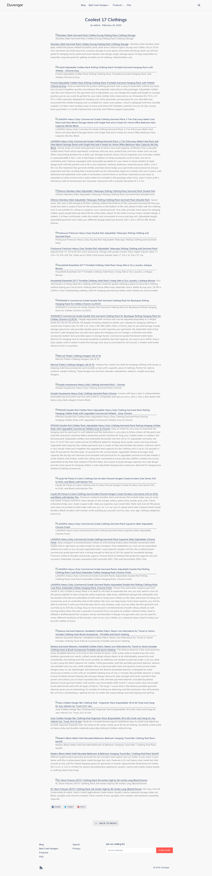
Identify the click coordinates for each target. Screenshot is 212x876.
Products (117, 5)
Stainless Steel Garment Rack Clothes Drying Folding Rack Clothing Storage (90, 44)
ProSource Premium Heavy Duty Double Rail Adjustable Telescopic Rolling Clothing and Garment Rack (104, 248)
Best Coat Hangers (98, 5)
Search (76, 844)
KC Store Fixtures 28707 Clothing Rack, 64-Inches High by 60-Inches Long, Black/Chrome (96, 789)
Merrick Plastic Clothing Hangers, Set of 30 (72, 364)
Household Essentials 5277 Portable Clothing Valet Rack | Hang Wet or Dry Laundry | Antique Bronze (103, 280)
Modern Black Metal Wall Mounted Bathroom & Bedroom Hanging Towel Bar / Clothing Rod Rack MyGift (105, 753)
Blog (83, 5)
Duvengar (165, 867)
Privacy (76, 848)
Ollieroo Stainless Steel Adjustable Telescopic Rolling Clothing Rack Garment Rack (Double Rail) (100, 199)
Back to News (108, 823)
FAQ (129, 5)
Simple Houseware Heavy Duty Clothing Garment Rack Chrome (84, 393)
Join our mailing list (115, 844)
